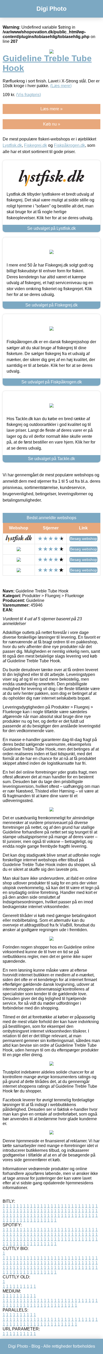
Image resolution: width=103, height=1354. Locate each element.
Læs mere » (51, 109)
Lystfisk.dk (12, 145)
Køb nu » (51, 124)
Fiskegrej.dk (35, 145)
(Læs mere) (61, 86)
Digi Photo (51, 8)
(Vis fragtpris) (28, 94)
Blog (35, 1346)
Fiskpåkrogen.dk (69, 145)
